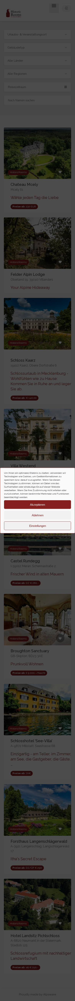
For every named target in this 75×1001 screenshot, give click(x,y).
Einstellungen (37, 525)
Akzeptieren (37, 504)
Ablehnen (37, 515)
